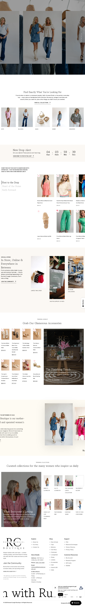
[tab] (18, 182)
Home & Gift (54, 567)
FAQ (67, 542)
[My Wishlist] (76, 5)
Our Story (35, 544)
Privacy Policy (70, 549)
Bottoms (53, 547)
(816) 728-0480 (40, 562)
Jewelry (53, 560)
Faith (52, 565)
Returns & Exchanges (71, 544)
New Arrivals (54, 542)
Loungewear (54, 554)
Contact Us (36, 547)
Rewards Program (71, 560)
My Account (69, 558)
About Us (35, 542)
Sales (52, 570)
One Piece (54, 549)
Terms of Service (70, 547)
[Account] (72, 5)
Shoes (52, 557)
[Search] (69, 5)
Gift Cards (68, 563)
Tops (52, 544)
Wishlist (68, 565)
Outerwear (54, 552)
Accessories (54, 562)
